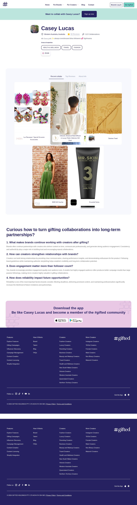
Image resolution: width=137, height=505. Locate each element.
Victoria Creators (65, 371)
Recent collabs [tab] (56, 76)
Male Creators (90, 352)
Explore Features (13, 341)
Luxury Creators (64, 345)
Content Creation (12, 356)
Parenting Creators (65, 349)
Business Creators (65, 352)
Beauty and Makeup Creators (69, 356)
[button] (58, 4)
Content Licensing (13, 360)
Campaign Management (15, 352)
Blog (83, 5)
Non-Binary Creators (93, 356)
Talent (35, 345)
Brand (35, 341)
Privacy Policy (51, 404)
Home (47, 5)
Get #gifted (129, 5)
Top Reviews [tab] (70, 76)
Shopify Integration (13, 364)
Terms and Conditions (64, 404)
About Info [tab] (82, 76)
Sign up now (89, 14)
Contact (91, 5)
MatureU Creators (92, 360)
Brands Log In (116, 5)
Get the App (118, 395)
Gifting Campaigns (13, 345)
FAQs (35, 352)
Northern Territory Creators (68, 382)
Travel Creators (64, 360)
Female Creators (91, 349)
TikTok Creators (91, 345)
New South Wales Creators (68, 367)
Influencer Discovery (14, 349)
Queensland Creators (66, 379)
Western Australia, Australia (54, 34)
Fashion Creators (65, 341)
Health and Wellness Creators (69, 364)
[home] (5, 4)
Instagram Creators (92, 341)
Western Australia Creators (68, 375)
